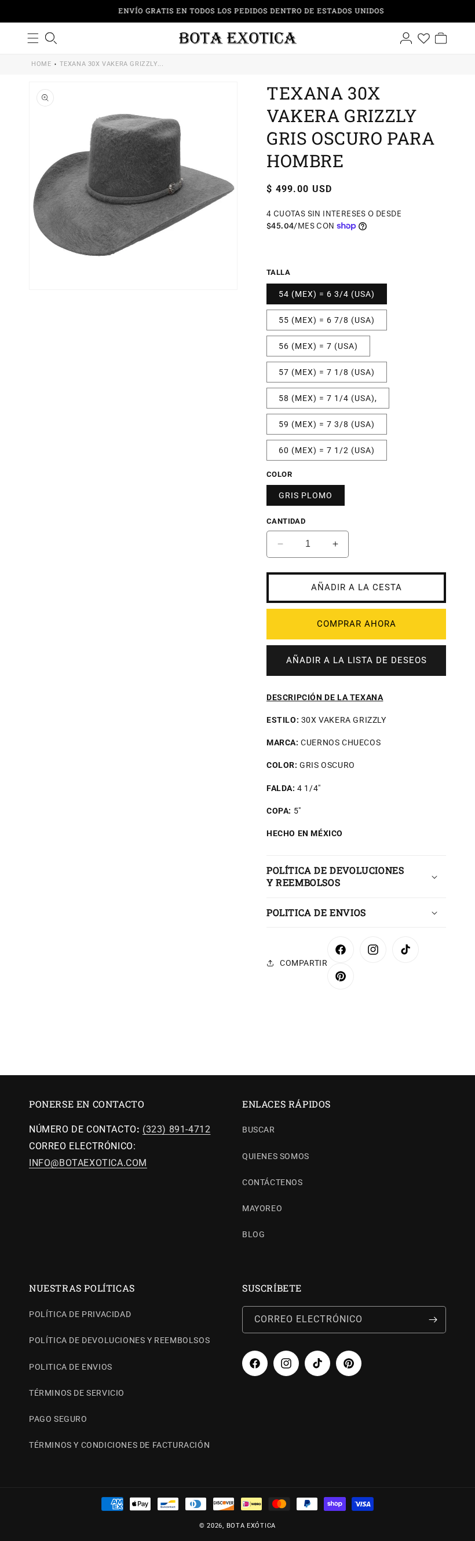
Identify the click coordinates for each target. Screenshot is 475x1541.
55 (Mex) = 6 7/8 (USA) (327, 320)
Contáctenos (272, 1182)
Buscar (258, 1129)
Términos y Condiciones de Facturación (119, 1445)
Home (41, 64)
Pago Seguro (58, 1419)
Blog (253, 1234)
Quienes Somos (275, 1156)
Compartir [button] (303, 963)
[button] (356, 877)
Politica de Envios (70, 1366)
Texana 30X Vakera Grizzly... (112, 64)
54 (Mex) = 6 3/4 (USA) (327, 294)
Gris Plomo (305, 495)
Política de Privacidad (80, 1314)
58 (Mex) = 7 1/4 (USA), (328, 398)
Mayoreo (262, 1208)
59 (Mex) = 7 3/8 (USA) (327, 424)
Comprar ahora (356, 624)
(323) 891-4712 (176, 1129)
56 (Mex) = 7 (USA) (318, 346)
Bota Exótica (251, 1525)
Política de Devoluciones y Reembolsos (119, 1340)
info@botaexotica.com (88, 1162)
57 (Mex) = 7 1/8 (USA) (327, 372)
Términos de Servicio (77, 1392)
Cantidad (285, 521)
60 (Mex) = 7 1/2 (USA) (327, 450)
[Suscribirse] (432, 1319)
